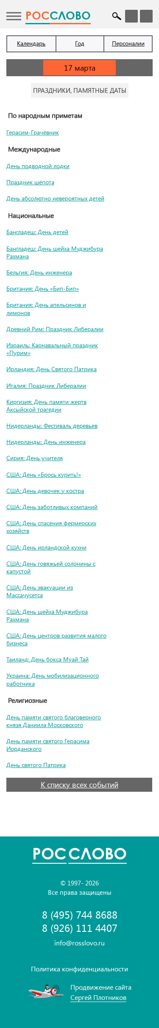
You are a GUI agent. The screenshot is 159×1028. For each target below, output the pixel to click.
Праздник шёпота (30, 182)
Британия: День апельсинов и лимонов (46, 308)
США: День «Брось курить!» (43, 474)
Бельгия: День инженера (39, 272)
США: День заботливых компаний (52, 507)
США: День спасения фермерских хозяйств (51, 527)
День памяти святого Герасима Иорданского (47, 745)
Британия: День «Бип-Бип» (42, 288)
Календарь (31, 43)
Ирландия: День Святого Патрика (51, 369)
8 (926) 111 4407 (79, 927)
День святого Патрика (36, 765)
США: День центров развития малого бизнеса (56, 639)
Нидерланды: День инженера (46, 442)
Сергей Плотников (98, 997)
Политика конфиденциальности (79, 968)
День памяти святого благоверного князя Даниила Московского (53, 721)
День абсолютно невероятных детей (55, 198)
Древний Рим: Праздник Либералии (54, 329)
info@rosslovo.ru (79, 942)
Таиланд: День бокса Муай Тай (47, 659)
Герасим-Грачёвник (32, 132)
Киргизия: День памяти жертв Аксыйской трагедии (46, 405)
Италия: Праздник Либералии (46, 385)
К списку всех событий (79, 784)
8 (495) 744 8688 (79, 914)
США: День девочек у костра (45, 491)
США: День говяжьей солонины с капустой (50, 567)
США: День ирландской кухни (46, 547)
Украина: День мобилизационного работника (52, 679)
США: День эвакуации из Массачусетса (39, 591)
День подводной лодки (38, 166)
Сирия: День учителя (34, 458)
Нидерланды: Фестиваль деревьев (52, 425)
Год (79, 43)
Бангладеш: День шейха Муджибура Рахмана (54, 252)
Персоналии (128, 43)
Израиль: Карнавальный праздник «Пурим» (52, 349)
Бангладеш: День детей (37, 232)
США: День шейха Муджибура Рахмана (47, 615)
